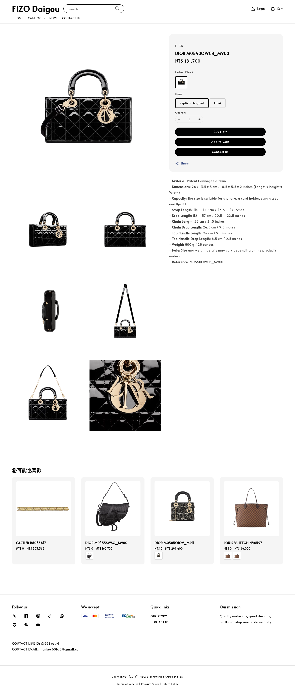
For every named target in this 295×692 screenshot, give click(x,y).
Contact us (220, 151)
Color (184, 72)
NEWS (53, 18)
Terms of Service (127, 684)
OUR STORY (159, 616)
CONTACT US (71, 18)
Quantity (180, 112)
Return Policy (170, 684)
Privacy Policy (150, 684)
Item (178, 94)
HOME (18, 18)
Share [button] (185, 163)
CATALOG (34, 18)
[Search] (117, 8)
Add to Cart (220, 141)
